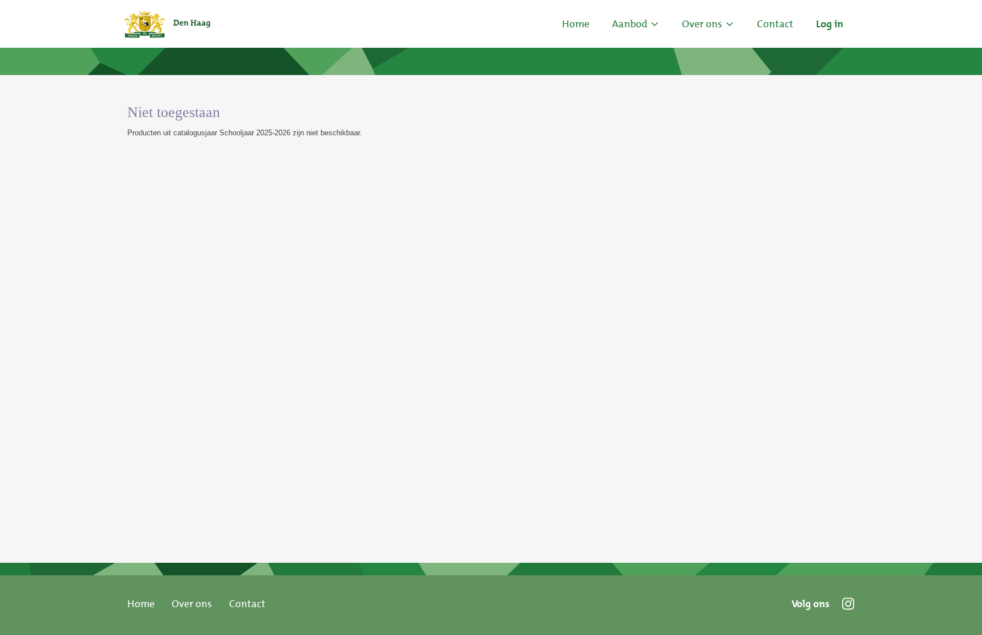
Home (575, 24)
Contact (247, 604)
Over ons (192, 604)
